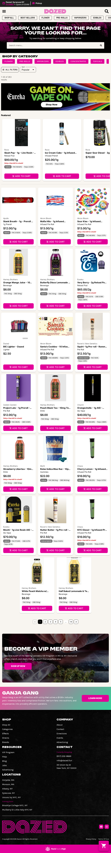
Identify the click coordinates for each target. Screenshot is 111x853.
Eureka (80, 279)
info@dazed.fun (64, 760)
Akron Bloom (45, 218)
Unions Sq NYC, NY (11, 797)
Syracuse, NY (8, 793)
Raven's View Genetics (87, 343)
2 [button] (45, 622)
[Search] (101, 45)
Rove (6, 150)
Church (80, 405)
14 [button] (71, 622)
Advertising (62, 742)
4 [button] (55, 622)
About (60, 725)
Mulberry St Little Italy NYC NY (17, 809)
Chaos (80, 466)
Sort (23, 67)
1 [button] (40, 622)
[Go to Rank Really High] (55, 849)
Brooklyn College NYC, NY (14, 805)
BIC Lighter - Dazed (13, 346)
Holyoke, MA (8, 780)
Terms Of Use (103, 839)
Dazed (6, 343)
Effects (5, 733)
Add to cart (22, 176)
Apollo (6, 218)
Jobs (4, 765)
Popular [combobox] (26, 69)
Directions (62, 733)
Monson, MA (8, 784)
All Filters (11, 69)
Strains (5, 738)
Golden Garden (10, 405)
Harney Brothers (10, 279)
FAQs (4, 756)
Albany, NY (7, 788)
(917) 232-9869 (64, 756)
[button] (22, 3)
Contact (60, 729)
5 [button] (60, 622)
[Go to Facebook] (101, 827)
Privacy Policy (91, 839)
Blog (4, 761)
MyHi (42, 466)
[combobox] (52, 45)
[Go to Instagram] (107, 827)
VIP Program (8, 752)
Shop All (6, 725)
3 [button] (50, 622)
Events (60, 738)
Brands (5, 742)
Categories (7, 729)
